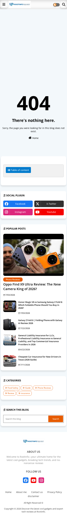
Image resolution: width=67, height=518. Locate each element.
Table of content (19, 170)
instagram (20, 212)
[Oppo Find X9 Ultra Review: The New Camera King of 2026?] (33, 255)
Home (35, 138)
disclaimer (33, 496)
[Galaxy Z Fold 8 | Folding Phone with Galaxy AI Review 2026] (9, 324)
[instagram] (41, 480)
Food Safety (13, 387)
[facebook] (25, 480)
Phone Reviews (44, 387)
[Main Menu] (4, 4)
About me (21, 492)
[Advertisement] (33, 44)
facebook (20, 203)
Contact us (37, 492)
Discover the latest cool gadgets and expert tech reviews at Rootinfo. (42, 510)
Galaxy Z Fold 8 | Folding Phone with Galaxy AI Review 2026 (40, 322)
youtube (51, 212)
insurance (25, 393)
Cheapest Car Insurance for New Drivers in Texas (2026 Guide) (39, 358)
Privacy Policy (54, 492)
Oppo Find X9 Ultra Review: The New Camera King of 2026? (32, 286)
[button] (63, 4)
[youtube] (33, 480)
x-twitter (51, 203)
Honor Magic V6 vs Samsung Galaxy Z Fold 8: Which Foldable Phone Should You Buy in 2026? (40, 305)
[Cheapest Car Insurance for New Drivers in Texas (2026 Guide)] (9, 361)
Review (11, 393)
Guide (28, 387)
